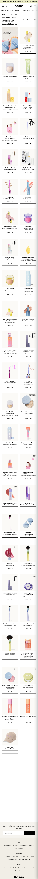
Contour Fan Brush (10, 653)
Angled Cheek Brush (28, 624)
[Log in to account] (31, 5)
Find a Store (30, 857)
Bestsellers (26, 10)
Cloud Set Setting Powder (10, 76)
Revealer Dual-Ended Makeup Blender (28, 258)
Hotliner (28, 381)
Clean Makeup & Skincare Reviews (19, 860)
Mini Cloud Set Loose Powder (10, 686)
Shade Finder (19, 871)
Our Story (7, 857)
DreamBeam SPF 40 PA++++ (10, 137)
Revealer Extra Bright (10, 226)
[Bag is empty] (35, 5)
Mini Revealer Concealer (10, 319)
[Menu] (2, 5)
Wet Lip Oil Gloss (28, 106)
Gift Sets (15, 845)
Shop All (17, 10)
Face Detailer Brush (9, 532)
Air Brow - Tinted (10, 168)
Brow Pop (10, 197)
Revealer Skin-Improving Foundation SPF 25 (10, 106)
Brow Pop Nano (10, 381)
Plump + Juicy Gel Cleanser (28, 716)
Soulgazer (28, 137)
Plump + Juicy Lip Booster (28, 443)
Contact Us (7, 868)
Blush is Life (28, 226)
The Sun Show (10, 288)
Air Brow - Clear (9, 257)
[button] (28, 52)
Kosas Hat (10, 747)
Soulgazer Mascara (28, 350)
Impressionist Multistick (10, 503)
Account (31, 868)
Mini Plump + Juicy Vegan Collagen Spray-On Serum (10, 473)
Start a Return (22, 868)
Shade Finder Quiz (7, 10)
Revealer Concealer (28, 45)
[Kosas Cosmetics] (19, 877)
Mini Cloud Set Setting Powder (10, 412)
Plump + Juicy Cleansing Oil (10, 716)
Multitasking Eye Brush (9, 624)
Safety (23, 857)
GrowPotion (28, 503)
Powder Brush (28, 563)
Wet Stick (28, 197)
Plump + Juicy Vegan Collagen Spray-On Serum (10, 351)
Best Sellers (7, 845)
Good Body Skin (28, 288)
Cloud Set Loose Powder (28, 412)
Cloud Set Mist (10, 443)
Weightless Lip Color (28, 319)
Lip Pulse (9, 563)
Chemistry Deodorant (28, 76)
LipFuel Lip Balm (28, 168)
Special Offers (19, 848)
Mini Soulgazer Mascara (10, 593)
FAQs (14, 868)
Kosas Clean (15, 857)
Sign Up (29, 833)
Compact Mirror (28, 686)
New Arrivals (23, 845)
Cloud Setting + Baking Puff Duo (28, 533)
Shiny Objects (28, 593)
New (33, 10)
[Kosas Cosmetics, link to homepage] (19, 6)
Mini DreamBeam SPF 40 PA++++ (28, 473)
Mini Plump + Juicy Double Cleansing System (28, 654)
